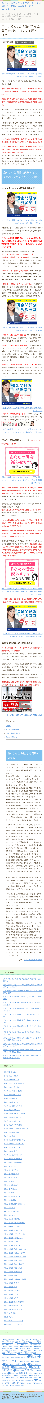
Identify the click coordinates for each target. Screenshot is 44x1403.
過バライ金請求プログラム (13, 1151)
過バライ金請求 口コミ (12, 1147)
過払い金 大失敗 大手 (11, 1174)
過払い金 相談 (9, 1193)
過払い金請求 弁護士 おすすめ (15, 1249)
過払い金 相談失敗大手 (12, 1196)
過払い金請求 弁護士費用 (13, 1272)
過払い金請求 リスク (11, 1241)
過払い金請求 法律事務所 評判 (15, 1279)
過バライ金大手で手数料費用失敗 (16, 1129)
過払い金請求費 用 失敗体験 (14, 1302)
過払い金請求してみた (12, 1294)
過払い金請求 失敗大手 (12, 1245)
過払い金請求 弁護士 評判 (13, 1260)
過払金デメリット (10, 1317)
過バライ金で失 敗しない (13, 1117)
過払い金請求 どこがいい (13, 1238)
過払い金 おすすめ (10, 1166)
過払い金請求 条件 (10, 1275)
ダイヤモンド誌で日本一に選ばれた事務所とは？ (24, 715)
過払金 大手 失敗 (10, 1313)
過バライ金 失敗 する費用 (24, 42)
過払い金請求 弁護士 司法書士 (15, 1257)
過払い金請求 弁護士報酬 (13, 1268)
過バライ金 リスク (11, 1076)
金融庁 (8, 726)
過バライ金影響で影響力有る (14, 1140)
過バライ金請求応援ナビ (13, 1155)
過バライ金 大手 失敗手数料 (14, 1083)
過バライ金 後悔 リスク (12, 1095)
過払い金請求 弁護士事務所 (14, 1264)
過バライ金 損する (10, 1098)
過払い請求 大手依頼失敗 (13, 1162)
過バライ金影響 (9, 1136)
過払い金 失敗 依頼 (10, 1185)
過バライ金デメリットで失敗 (14, 1113)
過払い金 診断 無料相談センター (15, 1204)
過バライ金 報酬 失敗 (11, 1080)
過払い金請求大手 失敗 (12, 1298)
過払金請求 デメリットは (13, 1321)
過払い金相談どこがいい (13, 1226)
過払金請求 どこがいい (13, 1324)
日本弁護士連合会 (12, 729)
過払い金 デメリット (12, 1170)
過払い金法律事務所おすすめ (14, 1223)
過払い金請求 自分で (11, 1283)
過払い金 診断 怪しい (11, 1200)
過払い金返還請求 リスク (13, 1306)
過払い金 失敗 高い (10, 1189)
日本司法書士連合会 (13, 733)
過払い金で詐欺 (9, 1208)
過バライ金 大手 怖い (12, 1087)
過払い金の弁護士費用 (12, 1211)
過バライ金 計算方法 (11, 1102)
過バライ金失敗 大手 (11, 1132)
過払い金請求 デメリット (13, 1230)
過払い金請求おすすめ (12, 1290)
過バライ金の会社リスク (13, 1121)
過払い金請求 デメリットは (14, 1234)
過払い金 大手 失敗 (10, 1177)
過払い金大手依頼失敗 (12, 1219)
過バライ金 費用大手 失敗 (13, 1106)
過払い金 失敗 (9, 1181)
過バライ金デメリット (12, 1110)
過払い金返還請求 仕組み (13, 1309)
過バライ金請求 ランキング (14, 1144)
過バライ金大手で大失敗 (13, 1125)
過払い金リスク (9, 1215)
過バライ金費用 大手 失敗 (13, 1159)
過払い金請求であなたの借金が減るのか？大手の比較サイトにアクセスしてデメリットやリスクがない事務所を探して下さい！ (22, 480)
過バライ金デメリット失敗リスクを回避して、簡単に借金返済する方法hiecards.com (21, 6)
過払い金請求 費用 (10, 1287)
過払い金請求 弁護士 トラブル (15, 1253)
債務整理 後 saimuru (11, 1072)
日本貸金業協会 (11, 737)
